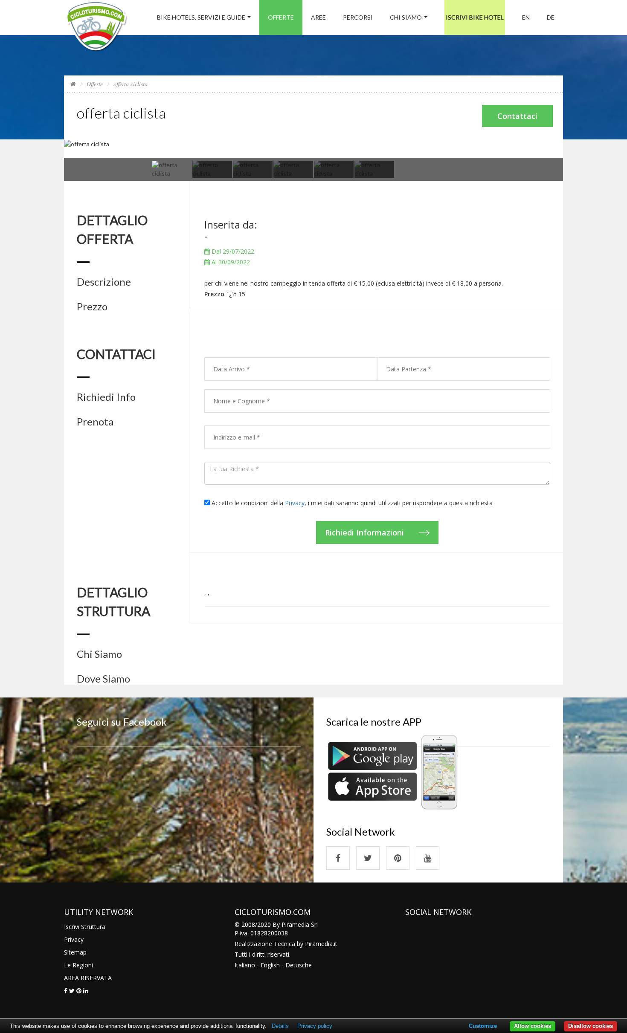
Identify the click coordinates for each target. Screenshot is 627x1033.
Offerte (281, 17)
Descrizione (104, 282)
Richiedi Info (106, 397)
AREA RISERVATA (88, 978)
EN (526, 17)
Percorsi (358, 17)
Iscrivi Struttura (84, 927)
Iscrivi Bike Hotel (474, 17)
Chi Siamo (406, 17)
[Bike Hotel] (96, 28)
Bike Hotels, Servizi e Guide (201, 17)
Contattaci (517, 116)
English (270, 965)
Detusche (298, 965)
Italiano (245, 965)
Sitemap (75, 952)
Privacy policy (314, 1026)
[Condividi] (65, 991)
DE (550, 17)
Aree (318, 17)
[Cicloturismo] (338, 858)
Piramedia (319, 944)
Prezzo (92, 307)
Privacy (295, 503)
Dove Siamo (103, 679)
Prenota (95, 422)
